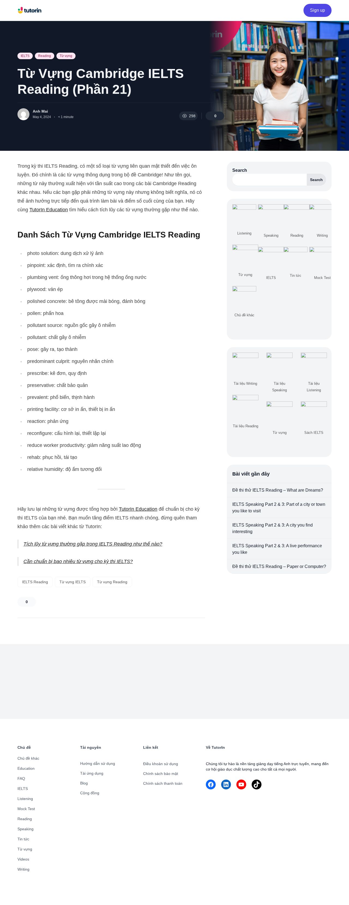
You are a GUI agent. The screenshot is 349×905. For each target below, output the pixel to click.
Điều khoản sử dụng (160, 764)
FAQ (21, 778)
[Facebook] (211, 784)
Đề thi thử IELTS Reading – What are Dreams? (277, 490)
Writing (23, 869)
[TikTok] (256, 784)
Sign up (317, 10)
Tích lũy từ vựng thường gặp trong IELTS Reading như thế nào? (92, 544)
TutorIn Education (48, 209)
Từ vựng (66, 56)
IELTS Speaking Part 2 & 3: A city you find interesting (272, 528)
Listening (25, 798)
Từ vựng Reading (112, 582)
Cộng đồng (89, 793)
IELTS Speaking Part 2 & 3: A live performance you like (277, 549)
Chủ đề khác (28, 758)
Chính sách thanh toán (162, 783)
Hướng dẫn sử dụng (97, 763)
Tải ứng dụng (91, 773)
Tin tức (23, 839)
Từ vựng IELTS (72, 582)
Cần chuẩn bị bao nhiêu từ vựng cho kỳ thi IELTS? (78, 561)
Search (239, 170)
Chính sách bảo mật (160, 773)
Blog (84, 783)
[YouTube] (241, 784)
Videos (23, 859)
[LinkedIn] (226, 784)
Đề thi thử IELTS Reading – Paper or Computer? (279, 566)
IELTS (25, 56)
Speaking (25, 829)
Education (26, 768)
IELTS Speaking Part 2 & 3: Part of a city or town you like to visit (278, 507)
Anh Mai (40, 111)
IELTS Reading (35, 582)
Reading (44, 56)
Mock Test (26, 809)
